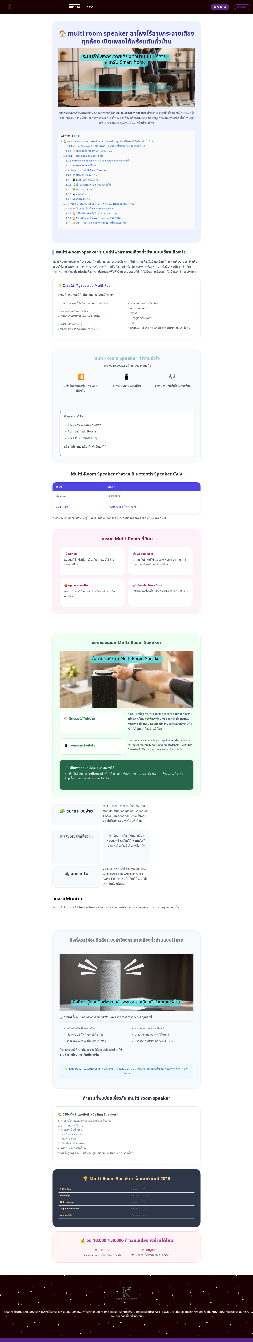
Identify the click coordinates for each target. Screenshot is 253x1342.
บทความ (90, 7)
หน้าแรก (74, 7)
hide (78, 136)
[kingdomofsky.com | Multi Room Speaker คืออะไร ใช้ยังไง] (33, 7)
